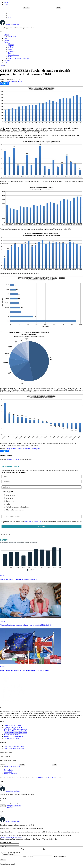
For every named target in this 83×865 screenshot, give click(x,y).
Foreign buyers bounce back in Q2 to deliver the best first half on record (24, 670)
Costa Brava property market (13, 727)
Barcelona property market (12, 725)
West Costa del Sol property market (15, 729)
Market (10, 47)
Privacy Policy (28, 521)
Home (2, 65)
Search (6, 62)
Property (11, 46)
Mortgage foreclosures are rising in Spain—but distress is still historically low (26, 625)
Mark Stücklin (11, 81)
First (22, 849)
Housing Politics (13, 55)
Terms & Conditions (10, 774)
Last (44, 849)
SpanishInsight (12, 24)
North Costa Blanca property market (15, 731)
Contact (6, 4)
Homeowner (9, 501)
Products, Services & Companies (18, 58)
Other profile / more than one (14, 510)
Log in (10, 17)
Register (9, 807)
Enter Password (28, 856)
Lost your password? (14, 806)
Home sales (20, 448)
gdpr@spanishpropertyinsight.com (11, 837)
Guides (6, 40)
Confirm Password (60, 856)
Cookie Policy (8, 772)
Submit (3, 860)
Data (5, 38)
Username (3, 798)
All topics (11, 44)
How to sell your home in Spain (14, 746)
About (6, 2)
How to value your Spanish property (15, 748)
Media (7, 504)
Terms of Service (52, 777)
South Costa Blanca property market (15, 733)
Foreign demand (11, 448)
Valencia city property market (13, 736)
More (10, 57)
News (6, 42)
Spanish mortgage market (12, 738)
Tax (9, 53)
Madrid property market (11, 734)
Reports (6, 35)
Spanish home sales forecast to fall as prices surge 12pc (18, 579)
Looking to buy (10, 495)
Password (3, 801)
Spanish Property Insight (13, 766)
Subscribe (9, 459)
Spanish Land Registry (32, 448)
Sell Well (7, 60)
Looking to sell (10, 498)
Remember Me (14, 804)
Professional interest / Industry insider (17, 507)
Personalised (12, 36)
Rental (10, 49)
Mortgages (11, 51)
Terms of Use (37, 521)
